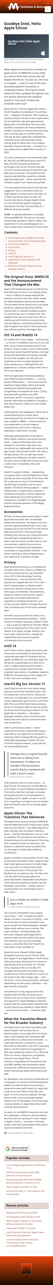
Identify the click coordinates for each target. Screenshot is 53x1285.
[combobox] (48, 9)
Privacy (11, 250)
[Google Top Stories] (17, 1148)
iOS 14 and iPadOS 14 (18, 244)
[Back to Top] (48, 1280)
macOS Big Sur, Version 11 (21, 256)
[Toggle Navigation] (48, 3)
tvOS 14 (12, 253)
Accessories (14, 247)
